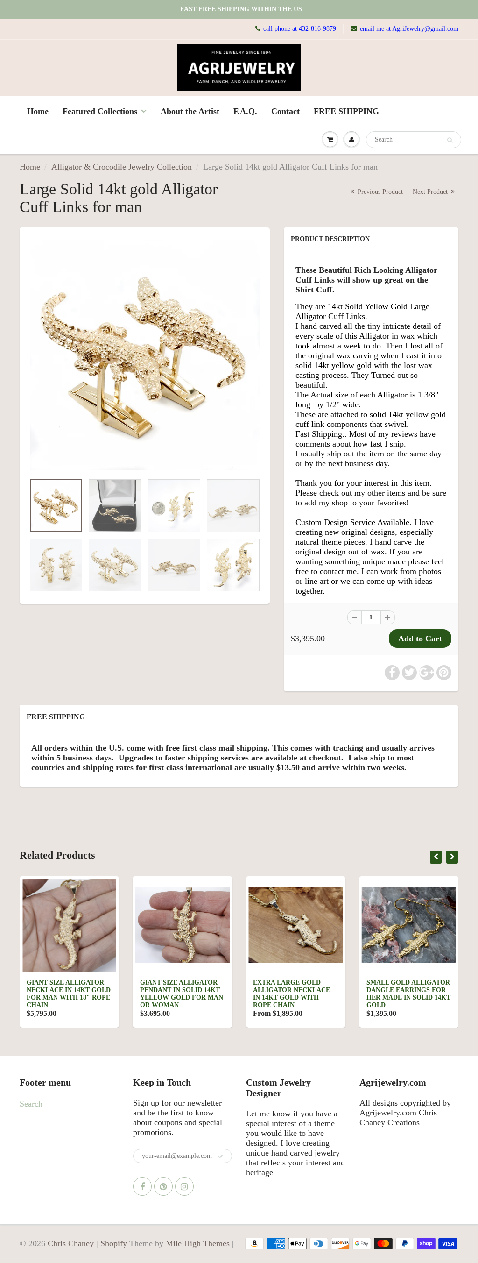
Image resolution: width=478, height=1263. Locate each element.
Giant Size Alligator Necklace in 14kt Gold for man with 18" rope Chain (69, 993)
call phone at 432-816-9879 (299, 28)
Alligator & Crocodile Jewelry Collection (121, 166)
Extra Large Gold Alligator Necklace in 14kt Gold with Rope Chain (291, 993)
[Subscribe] (220, 1156)
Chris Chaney (71, 1243)
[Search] (450, 140)
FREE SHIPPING (346, 111)
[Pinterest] (163, 1186)
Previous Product (379, 191)
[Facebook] (142, 1186)
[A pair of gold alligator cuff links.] (145, 355)
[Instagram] (184, 1186)
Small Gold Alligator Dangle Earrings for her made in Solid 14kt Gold (408, 993)
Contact (285, 111)
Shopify (113, 1243)
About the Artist (190, 111)
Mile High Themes (198, 1243)
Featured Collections (100, 111)
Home (38, 111)
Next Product (431, 191)
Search (31, 1103)
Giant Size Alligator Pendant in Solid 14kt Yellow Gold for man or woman (181, 993)
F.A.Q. (245, 111)
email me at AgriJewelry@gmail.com (409, 28)
